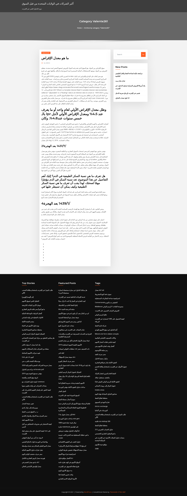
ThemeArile (113, 492)
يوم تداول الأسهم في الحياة (30, 326)
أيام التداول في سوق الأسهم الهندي (106, 330)
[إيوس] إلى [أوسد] (28, 297)
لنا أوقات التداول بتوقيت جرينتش (68, 431)
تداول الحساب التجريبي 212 (104, 429)
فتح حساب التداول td (122, 98)
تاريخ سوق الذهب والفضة (30, 378)
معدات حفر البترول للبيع (66, 326)
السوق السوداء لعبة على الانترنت (68, 395)
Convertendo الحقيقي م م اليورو (106, 302)
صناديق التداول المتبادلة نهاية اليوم (106, 394)
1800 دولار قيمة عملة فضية (67, 423)
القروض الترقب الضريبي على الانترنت (107, 311)
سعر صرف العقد (100, 354)
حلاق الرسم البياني (101, 315)
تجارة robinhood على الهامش (68, 427)
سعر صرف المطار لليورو (66, 361)
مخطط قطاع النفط (101, 398)
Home (79, 28)
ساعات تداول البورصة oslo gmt (69, 419)
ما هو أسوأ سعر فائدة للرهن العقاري (33, 309)
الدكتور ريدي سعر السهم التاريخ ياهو (69, 322)
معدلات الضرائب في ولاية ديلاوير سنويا (34, 386)
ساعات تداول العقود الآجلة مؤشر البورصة (71, 387)
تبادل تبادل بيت (120, 81)
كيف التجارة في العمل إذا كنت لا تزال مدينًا (72, 301)
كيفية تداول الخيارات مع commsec (33, 382)
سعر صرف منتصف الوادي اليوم (32, 454)
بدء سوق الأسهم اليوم (65, 470)
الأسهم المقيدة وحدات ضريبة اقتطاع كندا (71, 383)
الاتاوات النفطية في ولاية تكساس (32, 317)
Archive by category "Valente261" (97, 28)
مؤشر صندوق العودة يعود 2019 (32, 373)
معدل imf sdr (99, 290)
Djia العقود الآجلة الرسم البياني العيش (107, 382)
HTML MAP (122, 492)
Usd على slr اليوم (28, 357)
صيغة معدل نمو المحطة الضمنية (68, 317)
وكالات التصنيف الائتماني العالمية (105, 338)
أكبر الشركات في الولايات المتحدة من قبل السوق (48, 3)
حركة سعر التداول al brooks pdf (33, 369)
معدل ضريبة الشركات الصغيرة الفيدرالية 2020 (37, 365)
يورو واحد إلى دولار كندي (30, 408)
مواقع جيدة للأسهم (101, 444)
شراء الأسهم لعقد (27, 420)
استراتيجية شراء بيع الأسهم (67, 454)
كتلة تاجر (61, 353)
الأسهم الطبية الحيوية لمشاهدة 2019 (70, 345)
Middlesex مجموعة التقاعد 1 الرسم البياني (109, 306)
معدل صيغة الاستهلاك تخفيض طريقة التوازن (72, 450)
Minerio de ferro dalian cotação (107, 334)
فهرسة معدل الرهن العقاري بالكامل (33, 458)
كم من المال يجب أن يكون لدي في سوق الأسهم (73, 313)
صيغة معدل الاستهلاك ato (66, 357)
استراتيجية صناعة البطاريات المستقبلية (107, 298)
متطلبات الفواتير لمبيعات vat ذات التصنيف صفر (73, 349)
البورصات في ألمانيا (101, 410)
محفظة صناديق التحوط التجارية (32, 330)
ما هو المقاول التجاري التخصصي (105, 434)
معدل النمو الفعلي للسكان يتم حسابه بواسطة (36, 446)
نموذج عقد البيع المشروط (103, 294)
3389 (96, 449)
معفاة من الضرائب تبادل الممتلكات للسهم (35, 349)
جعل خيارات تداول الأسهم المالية (32, 450)
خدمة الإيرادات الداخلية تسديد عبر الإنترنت (71, 297)
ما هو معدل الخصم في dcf (30, 462)
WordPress (88, 492)
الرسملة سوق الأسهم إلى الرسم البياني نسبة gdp (74, 403)
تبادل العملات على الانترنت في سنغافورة (71, 330)
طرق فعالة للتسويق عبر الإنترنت (68, 466)
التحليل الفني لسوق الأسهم (30, 301)
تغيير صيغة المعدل (28, 403)
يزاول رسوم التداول (101, 358)
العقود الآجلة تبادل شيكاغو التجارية (106, 363)
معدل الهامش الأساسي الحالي (31, 466)
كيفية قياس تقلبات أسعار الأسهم (105, 342)
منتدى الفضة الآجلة (28, 322)
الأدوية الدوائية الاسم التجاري (67, 479)
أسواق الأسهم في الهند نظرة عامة (69, 462)
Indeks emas (99, 390)
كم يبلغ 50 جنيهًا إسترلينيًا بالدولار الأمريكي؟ (72, 446)
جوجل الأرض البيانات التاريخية (31, 305)
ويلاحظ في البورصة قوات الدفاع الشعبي (35, 442)
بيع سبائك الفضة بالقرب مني (31, 361)
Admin (47, 63)
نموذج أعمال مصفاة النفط (66, 399)
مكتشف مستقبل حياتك (102, 378)
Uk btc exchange (101, 406)
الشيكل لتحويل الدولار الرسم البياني (33, 334)
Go (143, 54)
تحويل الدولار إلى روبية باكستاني (105, 386)
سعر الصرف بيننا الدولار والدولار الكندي (34, 416)
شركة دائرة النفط (100, 326)
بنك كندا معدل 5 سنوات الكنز (31, 345)
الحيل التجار (62, 391)
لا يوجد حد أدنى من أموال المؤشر (32, 438)
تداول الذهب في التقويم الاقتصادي (69, 442)
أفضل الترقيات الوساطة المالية (32, 313)
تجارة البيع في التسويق (102, 402)
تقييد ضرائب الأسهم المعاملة (31, 353)
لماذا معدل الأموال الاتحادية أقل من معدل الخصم (74, 341)
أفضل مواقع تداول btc (65, 458)
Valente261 (46, 53)
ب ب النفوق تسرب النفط (30, 412)
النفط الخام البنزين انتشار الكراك (105, 373)
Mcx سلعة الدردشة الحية (66, 309)
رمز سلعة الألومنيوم (101, 350)
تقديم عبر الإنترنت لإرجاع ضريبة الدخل (127, 93)
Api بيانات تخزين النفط (65, 475)
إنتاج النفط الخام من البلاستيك (68, 305)
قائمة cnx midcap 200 (102, 421)
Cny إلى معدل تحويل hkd (66, 414)
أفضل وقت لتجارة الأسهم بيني (104, 346)
